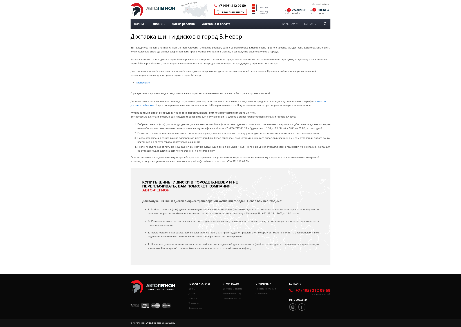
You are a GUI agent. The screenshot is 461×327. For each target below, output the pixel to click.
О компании (262, 293)
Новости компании (266, 288)
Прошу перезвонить (232, 11)
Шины (192, 288)
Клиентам (288, 23)
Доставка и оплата (216, 24)
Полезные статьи (232, 298)
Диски (192, 293)
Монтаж (193, 298)
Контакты (310, 23)
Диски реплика (183, 24)
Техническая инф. (232, 293)
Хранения (194, 303)
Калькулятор (195, 308)
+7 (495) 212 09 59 (232, 5)
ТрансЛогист (143, 82)
